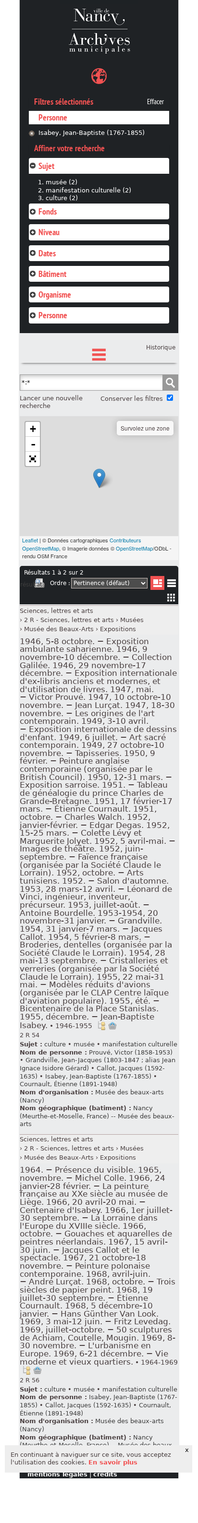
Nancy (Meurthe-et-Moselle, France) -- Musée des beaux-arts (97, 1115)
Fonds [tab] (47, 211)
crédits (105, 1474)
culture (55, 1044)
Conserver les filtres (131, 398)
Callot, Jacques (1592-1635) (88, 1405)
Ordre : (60, 583)
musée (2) (61, 182)
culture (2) (62, 198)
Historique (160, 347)
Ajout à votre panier (112, 1025)
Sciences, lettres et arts (56, 610)
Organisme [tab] (54, 294)
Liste (157, 583)
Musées (132, 620)
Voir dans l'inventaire (101, 1025)
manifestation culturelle (139, 1044)
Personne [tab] (52, 315)
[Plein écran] (32, 459)
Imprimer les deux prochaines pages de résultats (39, 584)
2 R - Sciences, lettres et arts (69, 620)
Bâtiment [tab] (52, 273)
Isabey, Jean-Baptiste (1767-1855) (91, 132)
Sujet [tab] (46, 165)
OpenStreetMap (134, 548)
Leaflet (30, 540)
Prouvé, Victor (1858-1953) (131, 1052)
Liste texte (171, 585)
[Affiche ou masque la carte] (99, 77)
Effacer (155, 101)
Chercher (170, 382)
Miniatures (171, 597)
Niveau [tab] (49, 232)
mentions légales (57, 1474)
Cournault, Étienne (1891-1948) (68, 1084)
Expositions (118, 629)
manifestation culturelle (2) (88, 190)
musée (84, 1044)
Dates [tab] (47, 253)
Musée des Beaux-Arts (59, 629)
